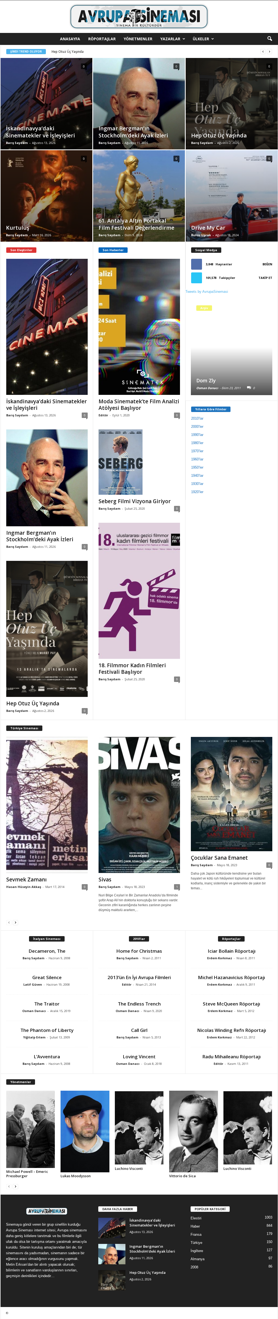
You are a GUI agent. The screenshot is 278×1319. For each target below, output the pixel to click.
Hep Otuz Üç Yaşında (32, 703)
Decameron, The (47, 951)
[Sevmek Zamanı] (47, 805)
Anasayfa (70, 38)
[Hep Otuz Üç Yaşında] (232, 112)
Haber (195, 1226)
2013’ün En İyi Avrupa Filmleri (139, 977)
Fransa (196, 1234)
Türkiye (196, 1243)
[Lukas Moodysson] (85, 1131)
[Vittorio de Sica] (193, 1131)
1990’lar (197, 435)
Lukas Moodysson (76, 1175)
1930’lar (197, 484)
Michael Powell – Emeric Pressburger (27, 1173)
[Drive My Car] (232, 204)
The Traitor (46, 1004)
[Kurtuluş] (46, 204)
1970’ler (197, 451)
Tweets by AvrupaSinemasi (206, 292)
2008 (194, 1267)
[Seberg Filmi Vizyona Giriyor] (139, 462)
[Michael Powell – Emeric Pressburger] (30, 1129)
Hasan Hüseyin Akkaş (23, 887)
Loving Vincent (139, 1056)
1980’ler (197, 443)
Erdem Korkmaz (219, 958)
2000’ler (197, 427)
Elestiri (196, 1218)
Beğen (267, 264)
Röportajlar (102, 38)
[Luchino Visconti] (139, 1128)
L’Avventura (47, 1056)
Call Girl (139, 1030)
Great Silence (47, 977)
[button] (270, 39)
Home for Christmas (139, 951)
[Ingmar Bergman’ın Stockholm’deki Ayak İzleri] (139, 112)
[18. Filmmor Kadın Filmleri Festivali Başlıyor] (139, 591)
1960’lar (197, 459)
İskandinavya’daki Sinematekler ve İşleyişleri (46, 404)
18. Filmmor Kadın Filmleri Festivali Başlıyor (132, 668)
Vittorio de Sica (182, 1175)
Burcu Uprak (201, 235)
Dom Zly (206, 380)
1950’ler (197, 467)
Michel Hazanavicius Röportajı (231, 977)
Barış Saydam (17, 143)
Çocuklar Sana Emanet (219, 857)
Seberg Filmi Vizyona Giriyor (135, 501)
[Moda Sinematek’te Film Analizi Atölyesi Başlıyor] (139, 327)
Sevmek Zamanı (26, 879)
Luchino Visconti (129, 1168)
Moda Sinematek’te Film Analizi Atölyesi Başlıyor (139, 404)
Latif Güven (32, 984)
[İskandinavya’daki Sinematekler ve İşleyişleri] (46, 112)
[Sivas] (139, 805)
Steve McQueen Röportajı (231, 1004)
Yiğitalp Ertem (34, 1037)
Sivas (105, 879)
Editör (103, 415)
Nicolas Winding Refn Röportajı (231, 1030)
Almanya (197, 1259)
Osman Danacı (207, 388)
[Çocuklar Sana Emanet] (231, 794)
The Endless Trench (139, 1004)
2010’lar (197, 418)
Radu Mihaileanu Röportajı (231, 1056)
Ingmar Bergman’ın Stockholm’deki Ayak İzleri (39, 536)
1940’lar (197, 476)
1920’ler (197, 492)
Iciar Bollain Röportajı (231, 951)
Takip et (265, 278)
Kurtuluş (58, 51)
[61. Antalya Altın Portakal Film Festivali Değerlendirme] (139, 204)
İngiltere (197, 1251)
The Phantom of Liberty (47, 1030)
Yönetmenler (138, 38)
